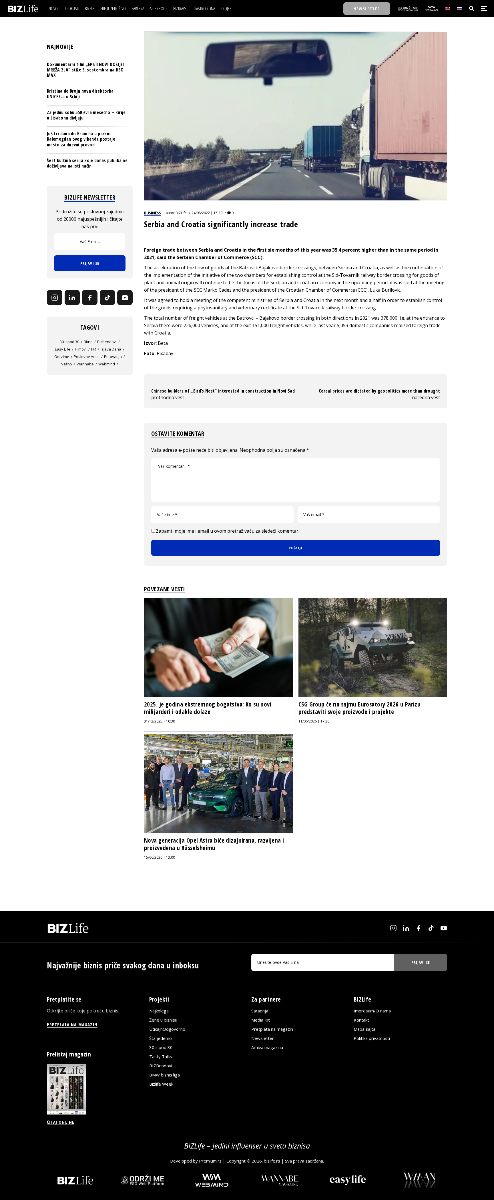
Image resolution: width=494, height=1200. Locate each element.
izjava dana (111, 349)
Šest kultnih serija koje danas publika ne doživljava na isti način (87, 163)
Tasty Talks (160, 1056)
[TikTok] (107, 297)
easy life (62, 349)
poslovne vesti (86, 356)
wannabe (85, 364)
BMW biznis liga (164, 1075)
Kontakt (361, 1020)
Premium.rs (210, 1161)
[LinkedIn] (72, 297)
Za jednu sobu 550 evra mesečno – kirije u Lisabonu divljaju (86, 115)
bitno (88, 342)
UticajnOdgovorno (167, 1029)
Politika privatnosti (372, 1038)
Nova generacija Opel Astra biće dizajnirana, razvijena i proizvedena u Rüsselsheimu (214, 844)
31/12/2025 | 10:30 (159, 721)
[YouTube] (125, 297)
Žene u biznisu (163, 1020)
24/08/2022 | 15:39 (207, 212)
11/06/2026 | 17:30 (313, 721)
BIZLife (181, 212)
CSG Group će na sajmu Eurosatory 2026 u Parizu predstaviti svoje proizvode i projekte (359, 708)
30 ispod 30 (69, 342)
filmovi (81, 349)
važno (66, 364)
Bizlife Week (161, 1084)
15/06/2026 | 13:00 (159, 857)
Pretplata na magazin (272, 1029)
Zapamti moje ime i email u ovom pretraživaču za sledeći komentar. (227, 531)
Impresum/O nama (372, 1011)
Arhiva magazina (267, 1047)
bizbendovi (107, 342)
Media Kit (260, 1020)
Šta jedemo (160, 1038)
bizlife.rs (272, 1161)
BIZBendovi (160, 1065)
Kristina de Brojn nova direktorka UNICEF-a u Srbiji (80, 94)
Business (152, 213)
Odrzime (61, 356)
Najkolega (159, 1011)
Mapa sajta (364, 1029)
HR (93, 349)
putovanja (113, 356)
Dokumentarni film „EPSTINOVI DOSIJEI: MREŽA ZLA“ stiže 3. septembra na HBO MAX (86, 69)
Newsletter (262, 1038)
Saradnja (259, 1011)
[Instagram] (54, 297)
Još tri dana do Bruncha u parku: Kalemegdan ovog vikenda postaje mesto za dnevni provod (81, 139)
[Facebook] (89, 297)
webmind (106, 364)
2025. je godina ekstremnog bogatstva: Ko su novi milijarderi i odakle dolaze (207, 708)
